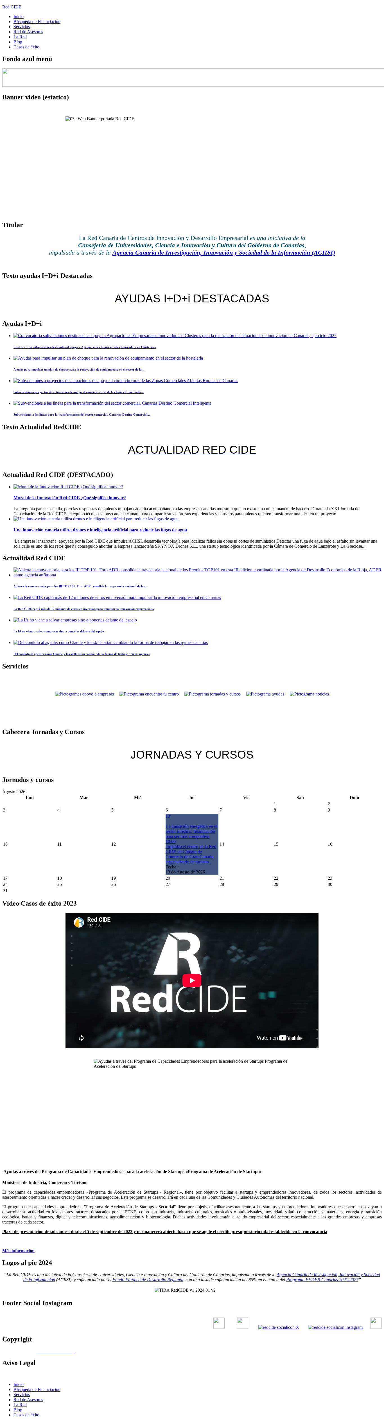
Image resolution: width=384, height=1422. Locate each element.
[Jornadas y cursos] (212, 694)
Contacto (244, 1374)
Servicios (21, 26)
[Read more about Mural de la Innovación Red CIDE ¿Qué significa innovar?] (68, 486)
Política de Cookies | (274, 1374)
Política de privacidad (363, 1374)
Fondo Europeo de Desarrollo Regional (147, 1279)
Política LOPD (306, 1374)
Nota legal (331, 1374)
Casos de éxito (26, 46)
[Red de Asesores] (149, 694)
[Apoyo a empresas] (84, 694)
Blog (17, 41)
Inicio (18, 16)
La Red (20, 36)
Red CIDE (11, 7)
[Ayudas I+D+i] (265, 694)
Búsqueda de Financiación (36, 21)
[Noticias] (309, 694)
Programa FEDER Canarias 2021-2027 (322, 1279)
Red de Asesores (28, 31)
